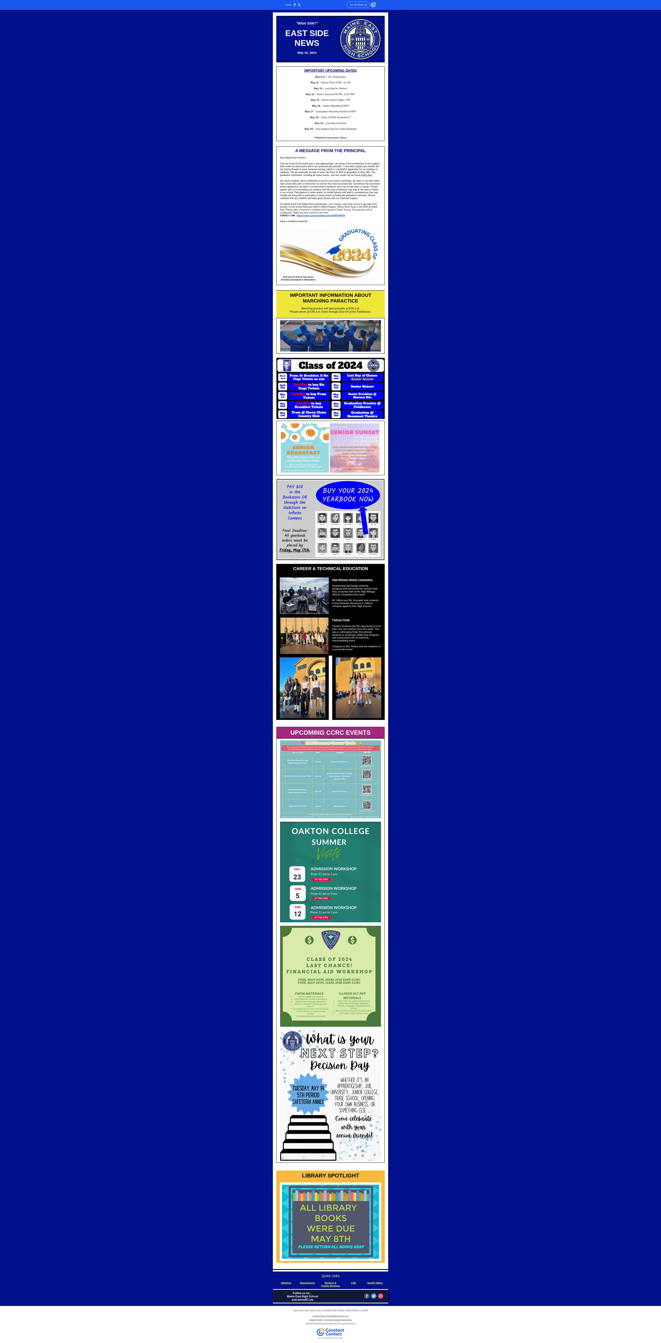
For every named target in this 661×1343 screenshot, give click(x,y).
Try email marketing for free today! (330, 1338)
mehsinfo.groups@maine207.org (328, 1324)
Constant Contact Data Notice (338, 1320)
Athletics (286, 1283)
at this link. (366, 175)
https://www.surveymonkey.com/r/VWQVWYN (321, 215)
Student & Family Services (330, 1284)
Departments (307, 1283)
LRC (353, 1283)
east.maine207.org (302, 1299)
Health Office (375, 1283)
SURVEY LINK (288, 215)
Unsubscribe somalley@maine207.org (331, 1316)
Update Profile (316, 1320)
